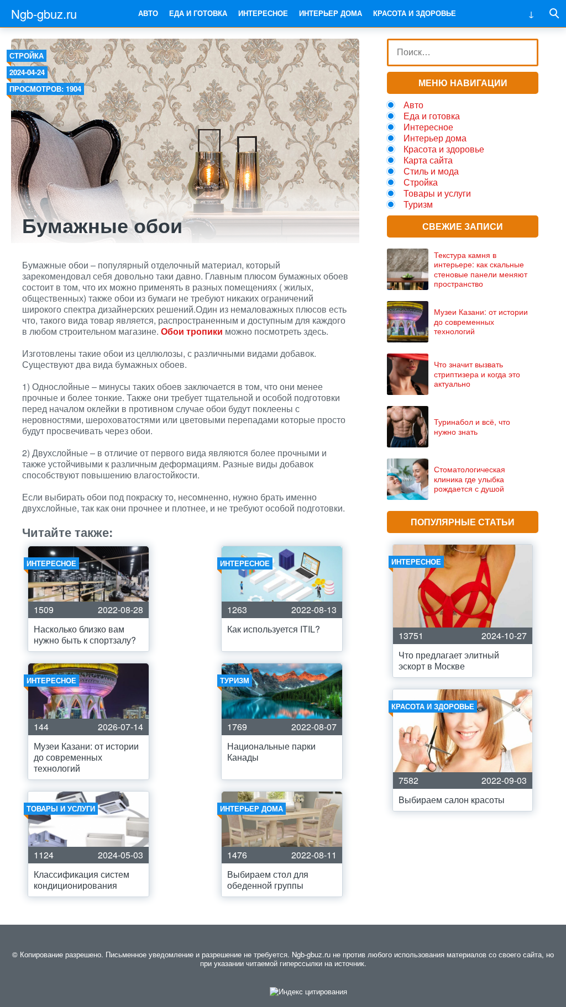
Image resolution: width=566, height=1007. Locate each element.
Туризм (418, 204)
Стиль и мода (431, 171)
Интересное (263, 13)
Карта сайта (428, 160)
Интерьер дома (330, 13)
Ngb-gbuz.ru (44, 13)
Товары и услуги (437, 193)
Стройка (26, 55)
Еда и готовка (198, 13)
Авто (148, 13)
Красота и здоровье (414, 13)
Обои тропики (192, 331)
